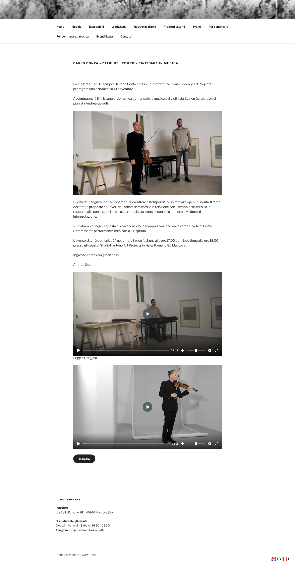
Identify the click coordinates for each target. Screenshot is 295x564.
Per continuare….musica (72, 36)
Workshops (119, 26)
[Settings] (209, 350)
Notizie (76, 26)
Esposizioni (96, 26)
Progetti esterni (174, 26)
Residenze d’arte (145, 26)
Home (60, 26)
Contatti (126, 36)
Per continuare (218, 26)
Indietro (84, 459)
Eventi (197, 26)
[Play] (78, 350)
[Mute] (182, 350)
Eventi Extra (104, 36)
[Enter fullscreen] (216, 350)
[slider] (126, 350)
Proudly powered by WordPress (76, 554)
